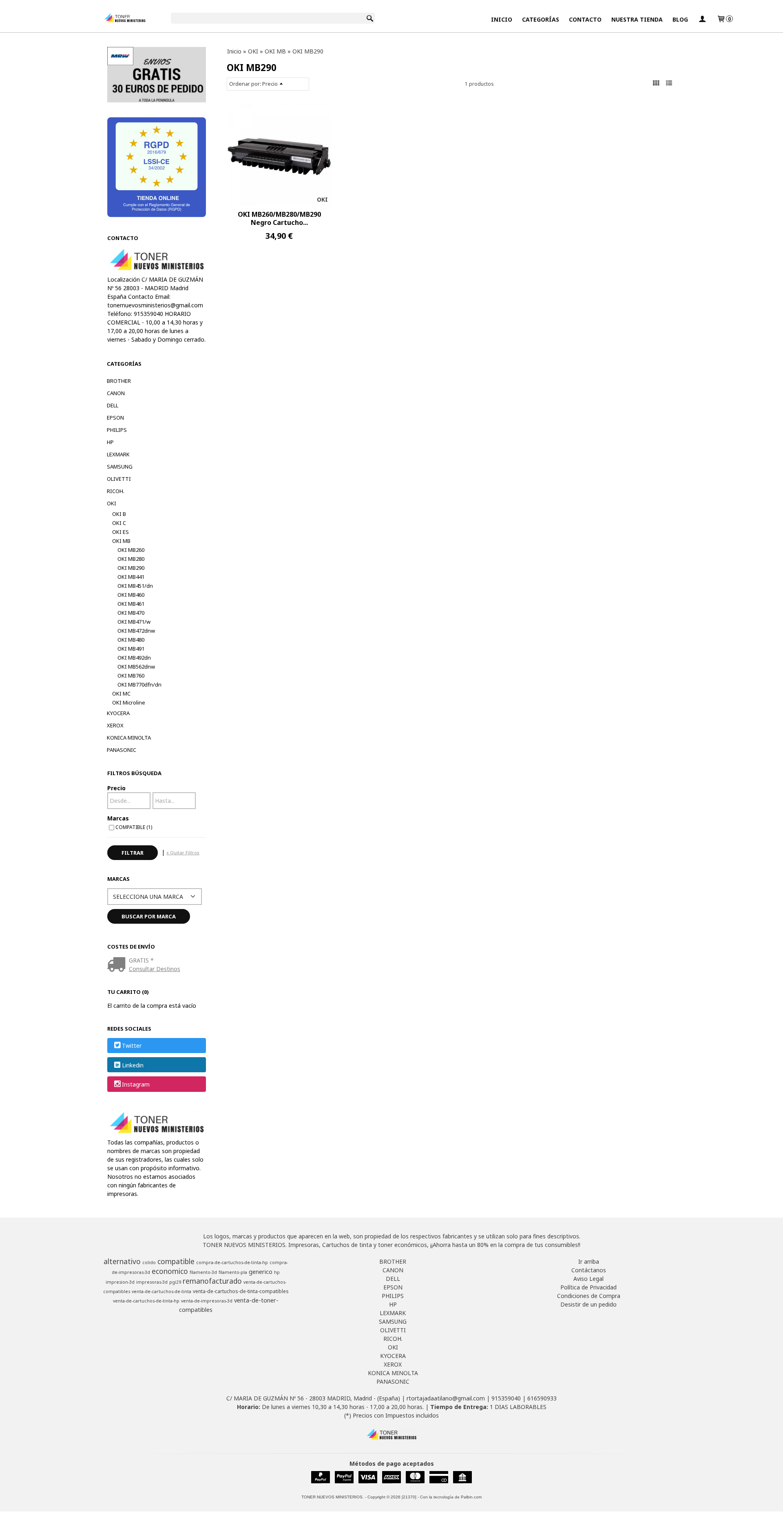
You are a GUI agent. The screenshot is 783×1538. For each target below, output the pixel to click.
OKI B (119, 514)
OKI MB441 (130, 576)
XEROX (115, 725)
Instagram (136, 1084)
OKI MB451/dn (135, 585)
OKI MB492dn (134, 657)
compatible (176, 1261)
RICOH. (115, 491)
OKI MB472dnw (136, 630)
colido (149, 1262)
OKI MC (121, 693)
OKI (111, 503)
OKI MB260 (130, 549)
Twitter (132, 1046)
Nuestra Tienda (637, 19)
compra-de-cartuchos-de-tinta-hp (232, 1262)
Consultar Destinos (154, 969)
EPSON (115, 417)
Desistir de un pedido (588, 1304)
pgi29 (175, 1282)
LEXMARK (118, 454)
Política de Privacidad (588, 1287)
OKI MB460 (130, 594)
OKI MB (121, 541)
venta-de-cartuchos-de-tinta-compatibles (241, 1291)
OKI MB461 (130, 603)
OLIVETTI (119, 478)
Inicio (501, 19)
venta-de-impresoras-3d (206, 1301)
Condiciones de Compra (588, 1296)
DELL (112, 405)
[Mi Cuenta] (702, 19)
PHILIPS (117, 429)
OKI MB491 (130, 648)
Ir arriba (588, 1261)
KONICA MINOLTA (129, 737)
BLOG (680, 19)
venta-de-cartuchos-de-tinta (161, 1291)
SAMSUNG (120, 466)
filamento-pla (233, 1272)
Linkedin (133, 1065)
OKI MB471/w (133, 621)
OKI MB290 (130, 567)
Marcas (118, 818)
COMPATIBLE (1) (133, 827)
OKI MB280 (130, 558)
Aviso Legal (588, 1278)
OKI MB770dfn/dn (139, 684)
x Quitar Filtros (182, 852)
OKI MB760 (130, 675)
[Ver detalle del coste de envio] (118, 965)
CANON (116, 393)
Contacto (585, 19)
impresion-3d (120, 1282)
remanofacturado (212, 1281)
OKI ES (120, 532)
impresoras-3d (152, 1282)
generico (260, 1271)
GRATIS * (141, 960)
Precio (116, 788)
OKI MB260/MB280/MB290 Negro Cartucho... (279, 218)
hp (277, 1272)
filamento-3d (203, 1272)
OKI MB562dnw (136, 666)
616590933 (542, 1398)
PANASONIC (121, 749)
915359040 (506, 1398)
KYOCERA (118, 713)
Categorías (540, 19)
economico (170, 1271)
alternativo (122, 1261)
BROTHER (119, 380)
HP (110, 442)
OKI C (119, 523)
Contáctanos (588, 1270)
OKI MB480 (130, 639)
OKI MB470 (130, 612)
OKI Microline (128, 702)
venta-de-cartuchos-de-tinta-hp (146, 1301)
